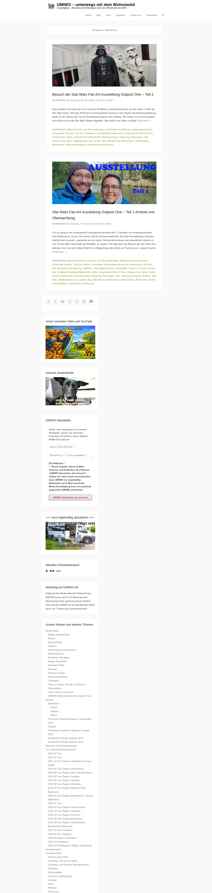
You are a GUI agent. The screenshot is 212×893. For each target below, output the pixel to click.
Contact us (135, 15)
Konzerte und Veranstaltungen (88, 129)
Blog (98, 15)
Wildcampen (127, 141)
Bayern (51, 638)
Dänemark (53, 703)
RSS (69, 301)
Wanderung (114, 141)
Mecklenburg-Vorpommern (134, 260)
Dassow (69, 133)
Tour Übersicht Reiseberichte (61, 749)
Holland (52, 726)
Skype (84, 301)
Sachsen (52, 669)
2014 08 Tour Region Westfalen (64, 784)
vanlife (97, 141)
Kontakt (91, 301)
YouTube (62, 301)
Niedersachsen (56, 653)
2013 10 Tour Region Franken (64, 776)
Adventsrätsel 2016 (58, 857)
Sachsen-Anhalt (56, 673)
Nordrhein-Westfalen (59, 657)
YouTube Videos (81, 264)
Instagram (77, 301)
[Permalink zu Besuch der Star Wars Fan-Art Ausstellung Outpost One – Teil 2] (104, 65)
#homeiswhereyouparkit (116, 264)
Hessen (52, 646)
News (51, 884)
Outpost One (59, 137)
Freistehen (89, 133)
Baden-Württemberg (58, 634)
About (88, 15)
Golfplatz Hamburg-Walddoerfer (74, 272)
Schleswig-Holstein (62, 264)
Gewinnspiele (55, 872)
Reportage (136, 137)
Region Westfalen (57, 661)
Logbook (120, 15)
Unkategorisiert (53, 853)
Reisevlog (124, 137)
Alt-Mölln (147, 264)
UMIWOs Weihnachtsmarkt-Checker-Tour (69, 696)
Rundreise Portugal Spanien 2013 (65, 742)
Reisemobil (94, 137)
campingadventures (141, 129)
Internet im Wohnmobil (60, 876)
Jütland (54, 711)
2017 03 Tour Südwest (60, 830)
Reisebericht (80, 137)
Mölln (95, 272)
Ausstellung (123, 129)
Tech (108, 15)
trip (90, 141)
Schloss (56, 141)
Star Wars (67, 141)
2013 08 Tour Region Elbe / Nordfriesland (69, 772)
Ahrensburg (136, 264)
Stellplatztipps (80, 141)
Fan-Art (79, 133)
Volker (109, 100)
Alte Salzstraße (60, 268)
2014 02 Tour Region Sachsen (64, 780)
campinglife (58, 133)
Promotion (53, 891)
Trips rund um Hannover (61, 692)
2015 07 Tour (55, 803)
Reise (70, 137)
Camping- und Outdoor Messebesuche (68, 864)
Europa (49, 699)
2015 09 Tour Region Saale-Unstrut (66, 807)
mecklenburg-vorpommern (111, 133)
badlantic (87, 268)
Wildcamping (142, 141)
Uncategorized (53, 849)
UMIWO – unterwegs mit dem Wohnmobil (96, 4)
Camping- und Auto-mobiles (62, 860)
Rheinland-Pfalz (56, 665)
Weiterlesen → (145, 120)
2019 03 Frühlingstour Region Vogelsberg (70, 845)
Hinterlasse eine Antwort (100, 144)
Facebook (48, 301)
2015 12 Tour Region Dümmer (64, 814)
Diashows (53, 868)
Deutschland (79, 260)
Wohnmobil (58, 144)
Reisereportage (110, 137)
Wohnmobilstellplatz (75, 144)
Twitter (55, 301)
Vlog (104, 141)
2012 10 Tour (55, 757)
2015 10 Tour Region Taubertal (64, 811)
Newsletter (151, 15)
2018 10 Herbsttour (58, 841)
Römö (54, 715)
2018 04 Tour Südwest (60, 834)
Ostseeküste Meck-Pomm (139, 133)
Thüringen (53, 680)
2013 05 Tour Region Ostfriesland (65, 768)
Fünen (54, 707)
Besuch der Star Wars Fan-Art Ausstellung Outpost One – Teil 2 (103, 94)
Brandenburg (55, 642)
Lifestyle (52, 880)
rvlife (145, 137)
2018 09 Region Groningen (62, 838)
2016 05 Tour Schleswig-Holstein (65, 818)
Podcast (52, 887)
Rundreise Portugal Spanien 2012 (65, 738)
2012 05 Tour (55, 753)
